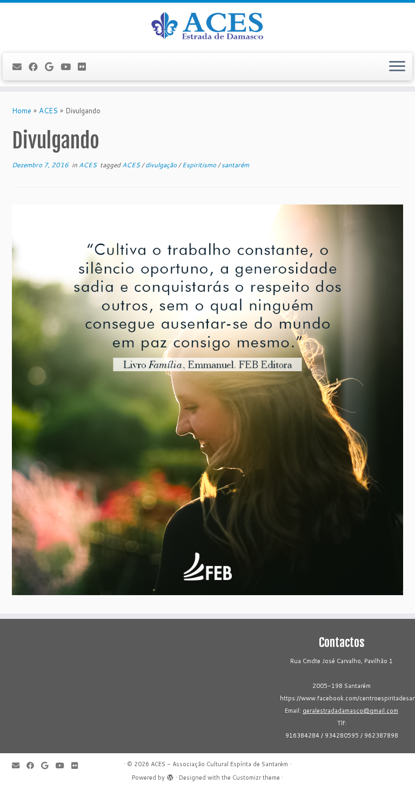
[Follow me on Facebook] (37, 66)
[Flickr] (85, 66)
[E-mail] (20, 66)
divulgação (161, 164)
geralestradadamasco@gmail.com (350, 710)
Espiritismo (200, 164)
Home (21, 110)
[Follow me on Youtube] (69, 66)
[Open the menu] (397, 67)
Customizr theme (256, 777)
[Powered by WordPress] (170, 775)
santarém (235, 164)
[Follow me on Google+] (53, 66)
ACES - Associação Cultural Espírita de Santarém (219, 764)
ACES (48, 110)
